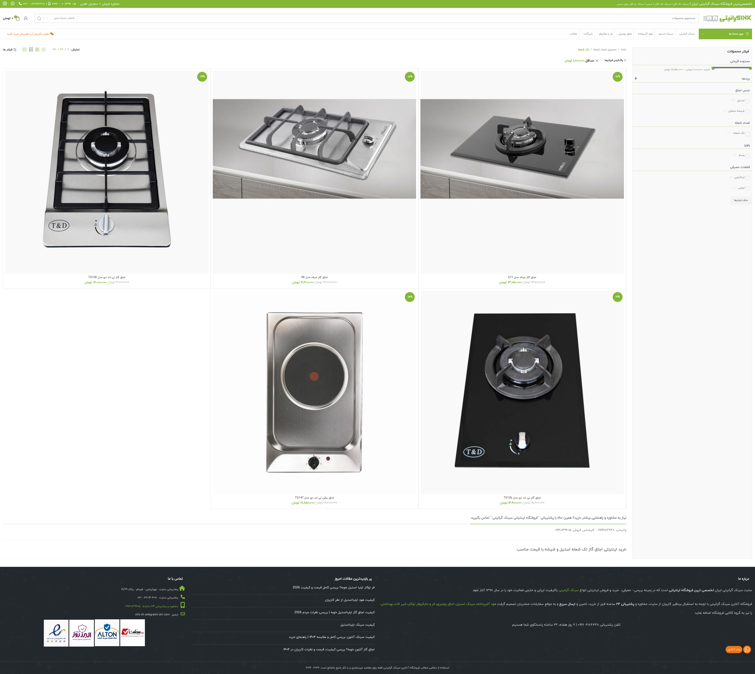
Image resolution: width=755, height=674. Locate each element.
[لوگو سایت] (727, 18)
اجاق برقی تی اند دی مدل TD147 (314, 498)
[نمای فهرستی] (43, 49)
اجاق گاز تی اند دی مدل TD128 (106, 277)
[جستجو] (39, 18)
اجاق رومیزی (445, 604)
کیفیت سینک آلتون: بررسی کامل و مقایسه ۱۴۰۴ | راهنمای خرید (332, 637)
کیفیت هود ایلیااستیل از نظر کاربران (350, 600)
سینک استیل (465, 604)
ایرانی (739, 188)
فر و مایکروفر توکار (421, 604)
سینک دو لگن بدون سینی (630, 4)
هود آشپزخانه (486, 604)
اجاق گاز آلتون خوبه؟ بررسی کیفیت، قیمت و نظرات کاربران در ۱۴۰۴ (329, 649)
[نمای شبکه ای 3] (31, 49)
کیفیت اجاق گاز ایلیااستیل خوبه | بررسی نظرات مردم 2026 (334, 612)
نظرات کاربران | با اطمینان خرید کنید (28, 34)
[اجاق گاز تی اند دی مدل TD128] (106, 172)
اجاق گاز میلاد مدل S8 (314, 277)
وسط (739, 155)
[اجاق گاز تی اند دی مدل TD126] (522, 392)
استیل (738, 100)
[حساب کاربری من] (26, 18)
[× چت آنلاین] (747, 649)
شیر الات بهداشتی (393, 604)
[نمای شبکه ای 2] (37, 49)
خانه (623, 50)
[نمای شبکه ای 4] (25, 49)
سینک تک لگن (681, 4)
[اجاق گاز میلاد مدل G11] (522, 172)
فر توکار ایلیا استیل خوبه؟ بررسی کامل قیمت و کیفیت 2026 (334, 587)
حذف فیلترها (741, 200)
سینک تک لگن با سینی (658, 4)
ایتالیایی (737, 177)
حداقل (579, 60)
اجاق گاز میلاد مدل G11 (522, 277)
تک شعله (736, 133)
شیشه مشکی (734, 111)
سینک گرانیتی (709, 4)
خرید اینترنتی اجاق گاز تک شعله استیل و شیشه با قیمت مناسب (571, 549)
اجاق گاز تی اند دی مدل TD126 (522, 498)
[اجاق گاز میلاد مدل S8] (314, 172)
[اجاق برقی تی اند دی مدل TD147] (314, 392)
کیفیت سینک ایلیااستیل (357, 625)
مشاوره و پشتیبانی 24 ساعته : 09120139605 (151, 606)
